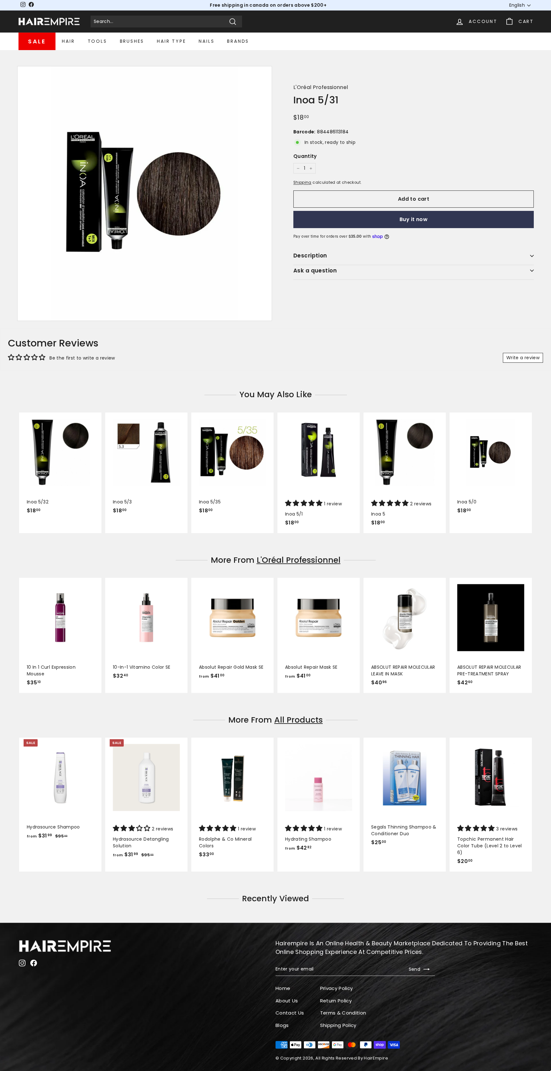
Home (283, 988)
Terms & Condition (343, 1012)
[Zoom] (145, 193)
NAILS (206, 41)
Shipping (302, 182)
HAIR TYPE (171, 41)
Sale (37, 41)
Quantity (305, 156)
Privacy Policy (336, 988)
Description (310, 255)
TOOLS (97, 41)
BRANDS (238, 41)
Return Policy (336, 1000)
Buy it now (414, 219)
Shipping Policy (338, 1025)
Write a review (523, 357)
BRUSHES (132, 41)
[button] (304, 504)
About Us (287, 1000)
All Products (298, 719)
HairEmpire (376, 1058)
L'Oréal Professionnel (320, 87)
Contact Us (290, 1012)
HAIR (68, 41)
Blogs (282, 1025)
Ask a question (315, 270)
